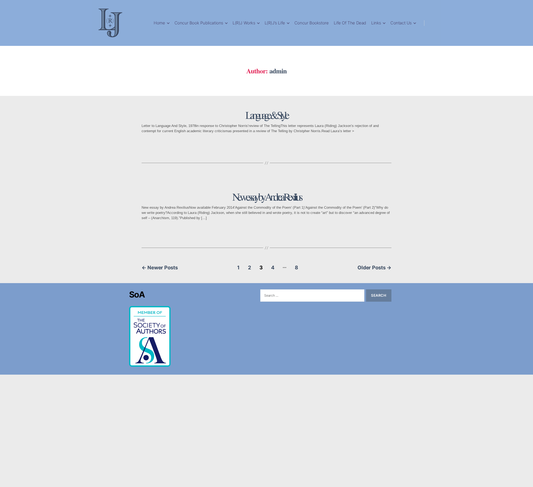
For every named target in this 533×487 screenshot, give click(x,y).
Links (376, 22)
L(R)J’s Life (275, 22)
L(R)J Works (244, 22)
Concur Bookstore (311, 22)
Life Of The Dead (350, 22)
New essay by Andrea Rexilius (266, 196)
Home (159, 22)
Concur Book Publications (198, 22)
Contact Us (401, 22)
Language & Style (266, 115)
